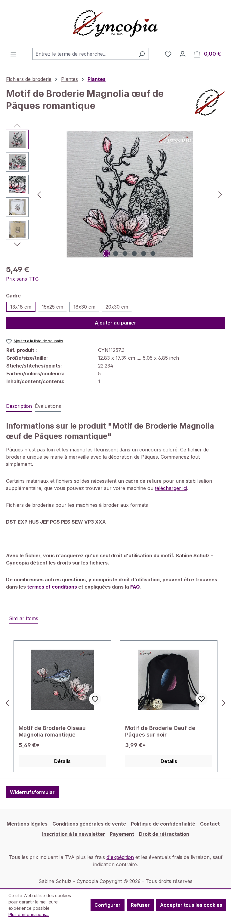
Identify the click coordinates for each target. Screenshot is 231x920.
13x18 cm (20, 307)
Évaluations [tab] (48, 406)
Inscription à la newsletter (73, 834)
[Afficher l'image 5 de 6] (143, 253)
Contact (210, 824)
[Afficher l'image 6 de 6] (153, 253)
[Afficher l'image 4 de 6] (134, 253)
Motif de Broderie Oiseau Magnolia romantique (52, 731)
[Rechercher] (142, 54)
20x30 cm (117, 307)
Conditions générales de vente (89, 824)
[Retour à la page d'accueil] (115, 24)
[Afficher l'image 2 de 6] (115, 253)
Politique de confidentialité (163, 824)
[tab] (19, 406)
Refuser (140, 905)
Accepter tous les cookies (191, 905)
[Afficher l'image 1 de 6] (106, 253)
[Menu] (13, 54)
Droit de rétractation (164, 834)
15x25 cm (52, 307)
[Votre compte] (182, 54)
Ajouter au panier (115, 323)
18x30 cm (84, 307)
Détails (62, 761)
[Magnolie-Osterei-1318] (129, 194)
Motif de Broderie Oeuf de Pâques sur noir (160, 731)
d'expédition (120, 857)
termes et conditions (52, 587)
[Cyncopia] (210, 103)
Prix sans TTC (22, 279)
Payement (122, 834)
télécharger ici (171, 488)
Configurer (107, 905)
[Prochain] (220, 194)
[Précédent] (39, 194)
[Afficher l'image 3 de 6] (125, 253)
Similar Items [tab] (23, 618)
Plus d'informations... (28, 914)
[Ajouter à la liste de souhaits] (95, 699)
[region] (115, 194)
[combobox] (83, 54)
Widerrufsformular (32, 792)
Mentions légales (27, 824)
